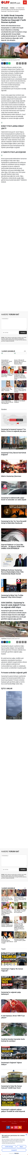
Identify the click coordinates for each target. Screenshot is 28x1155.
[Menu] (24, 2)
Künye (9, 1121)
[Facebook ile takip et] (8, 1127)
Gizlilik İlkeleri (22, 1121)
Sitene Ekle (14, 1123)
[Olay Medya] (10, 2)
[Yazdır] (17, 63)
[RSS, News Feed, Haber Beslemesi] (20, 1127)
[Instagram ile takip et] (16, 1127)
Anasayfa (5, 8)
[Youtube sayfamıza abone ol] (12, 1127)
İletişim (15, 1121)
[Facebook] (2, 63)
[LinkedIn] (7, 63)
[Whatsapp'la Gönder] (9, 63)
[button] (20, 63)
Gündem (12, 8)
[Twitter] (5, 63)
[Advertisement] (14, 247)
